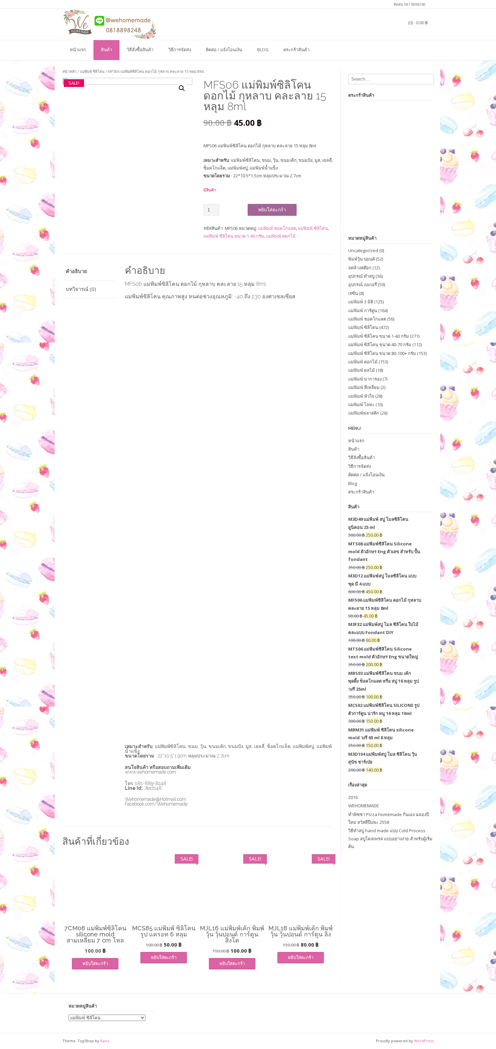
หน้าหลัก (69, 71)
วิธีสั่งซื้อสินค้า (140, 50)
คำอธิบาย (76, 271)
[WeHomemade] (109, 24)
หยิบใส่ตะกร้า (272, 209)
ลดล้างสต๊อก (359, 268)
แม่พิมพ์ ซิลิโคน (92, 71)
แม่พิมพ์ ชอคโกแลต (277, 228)
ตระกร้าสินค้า (296, 50)
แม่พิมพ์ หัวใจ (361, 396)
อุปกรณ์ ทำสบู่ (361, 276)
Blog (263, 50)
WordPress (424, 1040)
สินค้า (106, 50)
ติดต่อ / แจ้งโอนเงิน (224, 50)
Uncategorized (363, 250)
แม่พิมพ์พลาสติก (363, 413)
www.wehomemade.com (150, 772)
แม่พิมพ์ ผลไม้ (361, 370)
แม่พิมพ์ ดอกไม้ (281, 236)
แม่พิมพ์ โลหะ (361, 404)
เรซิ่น (353, 293)
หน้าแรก (78, 50)
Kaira (104, 1040)
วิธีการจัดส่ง (179, 50)
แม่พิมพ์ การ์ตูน (362, 310)
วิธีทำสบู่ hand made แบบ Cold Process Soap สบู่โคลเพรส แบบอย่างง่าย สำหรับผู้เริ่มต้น (390, 838)
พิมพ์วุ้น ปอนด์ (361, 259)
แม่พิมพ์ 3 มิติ (360, 302)
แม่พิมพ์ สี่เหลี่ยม (364, 387)
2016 (353, 797)
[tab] (89, 271)
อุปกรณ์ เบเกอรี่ (362, 284)
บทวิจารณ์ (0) (81, 289)
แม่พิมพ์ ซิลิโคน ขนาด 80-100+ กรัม (382, 353)
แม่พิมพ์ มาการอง (365, 379)
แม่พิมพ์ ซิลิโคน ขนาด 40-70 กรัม (379, 344)
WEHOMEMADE (363, 806)
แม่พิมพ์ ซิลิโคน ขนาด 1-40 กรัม (233, 236)
